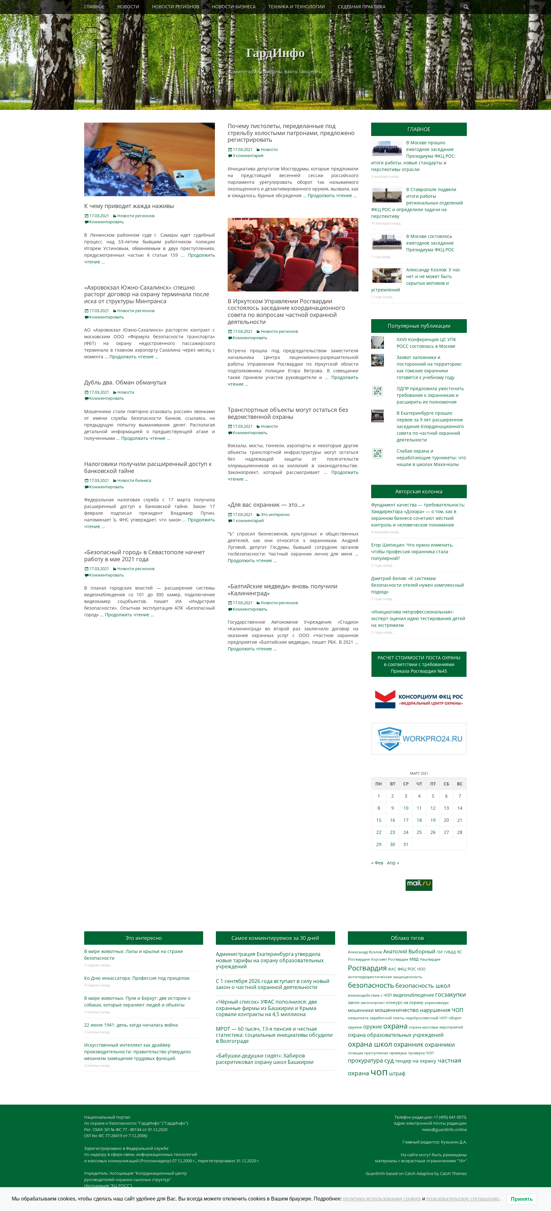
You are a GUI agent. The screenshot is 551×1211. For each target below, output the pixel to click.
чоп (379, 1071)
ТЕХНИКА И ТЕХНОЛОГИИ (296, 7)
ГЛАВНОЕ (94, 7)
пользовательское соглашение (462, 1198)
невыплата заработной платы (376, 1017)
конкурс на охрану (404, 1002)
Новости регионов (135, 216)
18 (419, 820)
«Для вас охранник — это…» (266, 504)
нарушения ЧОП (441, 1010)
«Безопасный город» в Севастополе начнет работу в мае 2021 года (144, 555)
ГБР (440, 951)
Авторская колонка (419, 491)
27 (446, 832)
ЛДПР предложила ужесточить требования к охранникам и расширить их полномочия (430, 395)
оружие (372, 1026)
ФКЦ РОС (407, 969)
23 (392, 832)
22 (378, 832)
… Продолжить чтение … (330, 195)
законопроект (373, 1002)
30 (392, 844)
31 (405, 844)
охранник (408, 1044)
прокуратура (365, 1060)
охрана (395, 1025)
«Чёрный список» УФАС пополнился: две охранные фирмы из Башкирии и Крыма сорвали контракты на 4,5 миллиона (266, 1007)
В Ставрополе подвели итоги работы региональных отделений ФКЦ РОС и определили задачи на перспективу (417, 202)
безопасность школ (422, 985)
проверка (398, 1052)
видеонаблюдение (413, 995)
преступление (376, 1052)
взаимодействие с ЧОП (370, 995)
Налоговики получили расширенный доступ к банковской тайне (148, 467)
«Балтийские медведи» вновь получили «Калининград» (282, 589)
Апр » (393, 863)
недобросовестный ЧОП (426, 1017)
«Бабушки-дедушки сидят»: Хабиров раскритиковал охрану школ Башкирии (264, 1058)
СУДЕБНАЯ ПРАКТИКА (362, 7)
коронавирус (437, 1002)
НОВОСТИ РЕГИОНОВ (175, 7)
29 (378, 844)
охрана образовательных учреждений (396, 1034)
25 (419, 832)
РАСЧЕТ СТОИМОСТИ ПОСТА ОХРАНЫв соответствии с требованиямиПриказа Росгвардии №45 (419, 664)
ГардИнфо (275, 52)
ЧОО (421, 969)
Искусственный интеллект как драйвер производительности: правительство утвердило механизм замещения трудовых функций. (137, 1051)
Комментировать (106, 222)
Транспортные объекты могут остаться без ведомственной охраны (288, 413)
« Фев (377, 863)
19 (433, 820)
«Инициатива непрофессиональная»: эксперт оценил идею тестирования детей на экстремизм (418, 618)
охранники (440, 1044)
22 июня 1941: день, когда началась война (131, 1025)
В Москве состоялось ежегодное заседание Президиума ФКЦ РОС (430, 243)
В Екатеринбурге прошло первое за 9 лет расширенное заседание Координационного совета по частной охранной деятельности (430, 426)
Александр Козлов (365, 951)
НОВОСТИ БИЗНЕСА (234, 7)
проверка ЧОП (421, 1052)
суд (389, 1060)
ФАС (392, 968)
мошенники (361, 1010)
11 (419, 808)
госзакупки (450, 994)
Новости (269, 149)
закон (353, 1002)
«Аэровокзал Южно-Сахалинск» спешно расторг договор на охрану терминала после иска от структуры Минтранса (146, 294)
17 (405, 820)
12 (433, 808)
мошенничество (397, 1010)
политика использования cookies (382, 1198)
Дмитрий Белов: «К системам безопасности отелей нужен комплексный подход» (417, 585)
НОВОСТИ (128, 7)
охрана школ (370, 1044)
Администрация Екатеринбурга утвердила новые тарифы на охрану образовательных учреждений (270, 960)
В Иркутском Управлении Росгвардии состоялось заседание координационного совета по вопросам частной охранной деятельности (286, 311)
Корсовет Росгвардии (389, 959)
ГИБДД (450, 951)
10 (405, 808)
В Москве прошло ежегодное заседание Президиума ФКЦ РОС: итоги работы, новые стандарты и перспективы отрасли (413, 156)
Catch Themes (453, 1173)
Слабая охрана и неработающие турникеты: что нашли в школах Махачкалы (431, 457)
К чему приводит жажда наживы (129, 206)
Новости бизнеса (134, 480)
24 (405, 832)
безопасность (371, 985)
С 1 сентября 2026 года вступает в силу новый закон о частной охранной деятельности (272, 984)
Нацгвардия (430, 959)
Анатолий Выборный (409, 951)
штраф (397, 1073)
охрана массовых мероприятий (436, 1027)
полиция (355, 1052)
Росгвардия (367, 968)
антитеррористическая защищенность (385, 976)
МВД (414, 959)
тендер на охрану (415, 1060)
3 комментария (248, 155)
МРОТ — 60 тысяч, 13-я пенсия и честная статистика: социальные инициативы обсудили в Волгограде (274, 1034)
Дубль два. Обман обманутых (125, 382)
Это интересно (275, 514)
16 (392, 820)
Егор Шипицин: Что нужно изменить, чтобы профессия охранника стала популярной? (412, 551)
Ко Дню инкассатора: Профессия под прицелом (136, 978)
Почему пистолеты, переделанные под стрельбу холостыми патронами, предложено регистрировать (291, 132)
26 (433, 832)
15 (378, 820)
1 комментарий (248, 520)
